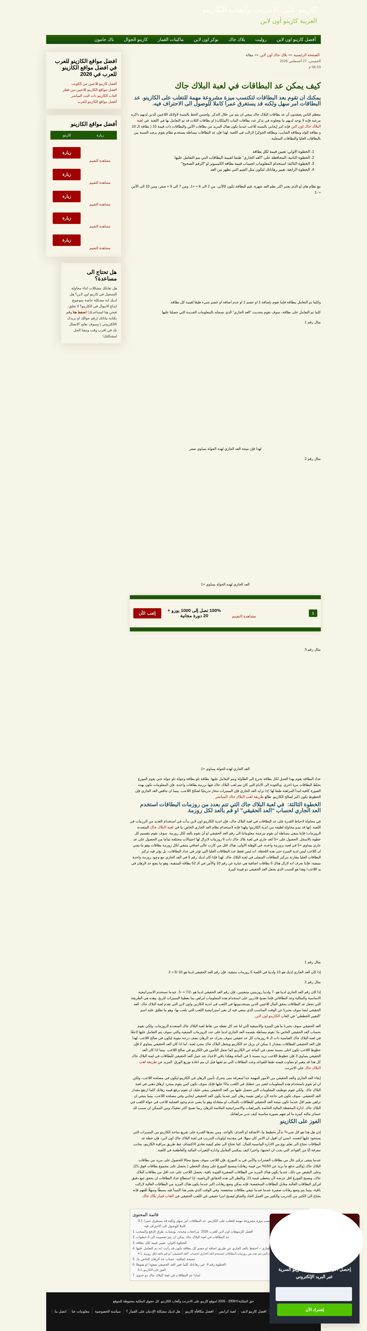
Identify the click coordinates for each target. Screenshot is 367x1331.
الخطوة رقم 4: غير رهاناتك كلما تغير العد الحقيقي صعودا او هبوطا (181, 1264)
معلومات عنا (81, 1311)
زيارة (66, 152)
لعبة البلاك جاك (162, 827)
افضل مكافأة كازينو (199, 1311)
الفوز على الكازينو (155, 1270)
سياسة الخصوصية (108, 1311)
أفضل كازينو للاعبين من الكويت (94, 84)
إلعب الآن (147, 613)
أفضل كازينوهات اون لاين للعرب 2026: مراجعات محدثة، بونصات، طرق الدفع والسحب (194, 1231)
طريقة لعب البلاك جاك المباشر (239, 797)
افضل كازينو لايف (253, 1311)
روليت (261, 39)
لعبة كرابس (227, 1311)
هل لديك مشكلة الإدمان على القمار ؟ (153, 1311)
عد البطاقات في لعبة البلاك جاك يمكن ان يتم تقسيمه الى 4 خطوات (182, 1237)
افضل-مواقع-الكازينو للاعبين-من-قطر (90, 90)
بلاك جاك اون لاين (273, 55)
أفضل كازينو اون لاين (296, 39)
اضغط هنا (79, 312)
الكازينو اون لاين (267, 1016)
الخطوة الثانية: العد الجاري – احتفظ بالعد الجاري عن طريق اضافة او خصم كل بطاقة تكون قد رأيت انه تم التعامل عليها (217, 1248)
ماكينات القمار (171, 39)
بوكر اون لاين (206, 39)
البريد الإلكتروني (336, 1283)
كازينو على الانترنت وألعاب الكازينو (259, 9)
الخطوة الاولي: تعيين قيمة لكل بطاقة (161, 1243)
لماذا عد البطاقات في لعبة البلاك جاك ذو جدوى (168, 1275)
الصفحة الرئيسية (307, 55)
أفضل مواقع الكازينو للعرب (97, 102)
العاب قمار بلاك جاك (158, 1196)
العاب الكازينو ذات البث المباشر (94, 96)
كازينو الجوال (136, 39)
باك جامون (104, 39)
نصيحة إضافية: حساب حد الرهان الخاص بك (165, 1259)
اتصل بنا (60, 1311)
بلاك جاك (236, 39)
